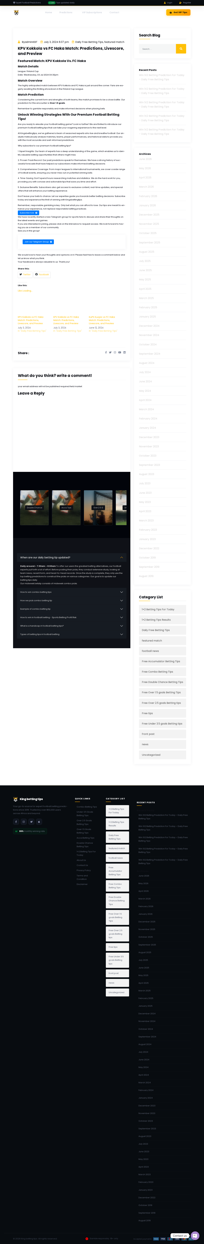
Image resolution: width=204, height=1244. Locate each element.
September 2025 (149, 242)
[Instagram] (24, 822)
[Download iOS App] (39, 822)
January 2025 (147, 316)
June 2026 (145, 159)
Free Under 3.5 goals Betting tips (162, 723)
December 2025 (149, 214)
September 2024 (149, 354)
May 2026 (145, 168)
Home (48, 12)
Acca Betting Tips (85, 837)
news (145, 744)
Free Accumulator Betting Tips (161, 661)
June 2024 (145, 381)
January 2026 (147, 205)
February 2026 (148, 196)
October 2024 (148, 344)
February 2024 (148, 418)
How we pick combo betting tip (36, 600)
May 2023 (145, 502)
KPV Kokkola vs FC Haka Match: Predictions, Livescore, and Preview (30, 320)
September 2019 (149, 567)
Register (187, 2)
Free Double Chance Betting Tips (162, 682)
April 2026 (145, 177)
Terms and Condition (82, 877)
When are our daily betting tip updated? (45, 557)
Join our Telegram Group (37, 241)
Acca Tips (66, 507)
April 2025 (145, 289)
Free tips (147, 713)
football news (150, 651)
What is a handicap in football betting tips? (42, 625)
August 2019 (146, 576)
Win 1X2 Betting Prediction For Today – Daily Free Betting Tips (163, 817)
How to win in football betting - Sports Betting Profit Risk (48, 617)
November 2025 (149, 224)
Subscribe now (27, 212)
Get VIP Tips (180, 12)
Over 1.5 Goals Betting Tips (84, 831)
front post (148, 734)
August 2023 (146, 474)
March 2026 (146, 187)
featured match (114, 42)
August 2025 (146, 252)
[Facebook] (16, 822)
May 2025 (145, 279)
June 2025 (145, 270)
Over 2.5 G (98, 507)
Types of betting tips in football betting (39, 634)
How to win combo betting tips (35, 592)
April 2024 (145, 400)
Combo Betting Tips (87, 806)
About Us (81, 860)
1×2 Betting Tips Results (156, 620)
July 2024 (145, 372)
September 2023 (149, 465)
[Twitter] (31, 822)
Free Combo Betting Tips (157, 672)
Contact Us (82, 865)
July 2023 (144, 483)
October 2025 (148, 233)
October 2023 (147, 456)
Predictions (65, 12)
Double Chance (34, 507)
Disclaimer (82, 884)
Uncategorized (151, 755)
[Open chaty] (195, 1235)
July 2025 (145, 261)
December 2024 (149, 326)
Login (169, 2)
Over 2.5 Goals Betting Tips (84, 822)
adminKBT (31, 42)
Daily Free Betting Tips (89, 42)
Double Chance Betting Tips (85, 844)
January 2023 (147, 539)
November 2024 (149, 335)
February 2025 (148, 307)
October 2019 (147, 557)
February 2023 (148, 530)
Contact (114, 12)
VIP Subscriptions (92, 12)
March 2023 (146, 520)
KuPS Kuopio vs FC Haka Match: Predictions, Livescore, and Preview (102, 320)
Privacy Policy (84, 870)
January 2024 (147, 428)
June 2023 (145, 493)
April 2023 (145, 511)
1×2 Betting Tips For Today (158, 609)
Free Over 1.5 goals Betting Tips (161, 692)
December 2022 (149, 548)
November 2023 (149, 446)
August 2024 (146, 363)
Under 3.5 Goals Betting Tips (85, 813)
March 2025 (146, 298)
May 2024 (145, 391)
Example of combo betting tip (35, 609)
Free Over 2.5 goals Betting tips (161, 703)
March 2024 (146, 409)
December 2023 (149, 437)
